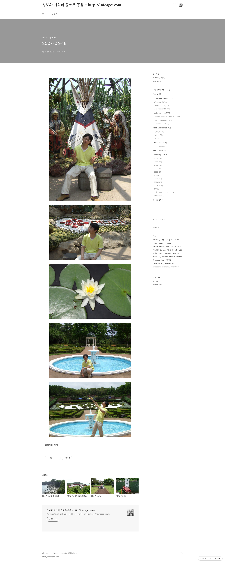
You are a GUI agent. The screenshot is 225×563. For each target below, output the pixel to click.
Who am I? (157, 82)
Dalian (176, 240)
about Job (159, 146)
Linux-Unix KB (161, 105)
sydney (168, 253)
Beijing (162, 250)
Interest (159, 196)
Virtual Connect (159, 247)
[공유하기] (54, 458)
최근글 (155, 219)
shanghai (165, 267)
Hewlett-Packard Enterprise (167, 117)
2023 (157, 169)
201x (158, 182)
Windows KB (160, 102)
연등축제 (172, 257)
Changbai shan (158, 260)
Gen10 (161, 253)
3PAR (169, 243)
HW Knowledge (161, 113)
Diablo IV (175, 253)
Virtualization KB (162, 109)
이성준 (155, 253)
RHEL (168, 247)
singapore (157, 267)
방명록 (54, 14)
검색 (175, 5)
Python (158, 135)
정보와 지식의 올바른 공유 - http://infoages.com (81, 5)
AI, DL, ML (159, 131)
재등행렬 (156, 250)
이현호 (169, 250)
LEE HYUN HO (158, 263)
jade (171, 240)
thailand (165, 257)
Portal (157, 94)
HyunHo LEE (177, 250)
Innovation (159, 150)
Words (158, 200)
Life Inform (160, 142)
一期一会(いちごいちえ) (164, 192)
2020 (158, 179)
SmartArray (175, 267)
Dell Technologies (163, 120)
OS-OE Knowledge (163, 98)
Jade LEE (162, 243)
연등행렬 (168, 260)
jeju (166, 240)
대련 (162, 240)
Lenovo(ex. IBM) (161, 124)
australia (156, 240)
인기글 (162, 219)
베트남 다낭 (156, 257)
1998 (157, 189)
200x (158, 185)
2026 (158, 158)
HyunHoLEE (169, 263)
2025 (158, 162)
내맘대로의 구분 (161, 90)
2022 (157, 172)
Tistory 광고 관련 (159, 78)
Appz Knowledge (162, 128)
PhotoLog (160, 155)
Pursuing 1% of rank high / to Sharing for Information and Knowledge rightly (78, 514)
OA (156, 138)
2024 (158, 165)
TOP (181, 554)
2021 (157, 175)
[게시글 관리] (58, 458)
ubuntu (179, 257)
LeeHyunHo (176, 247)
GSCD (155, 243)
